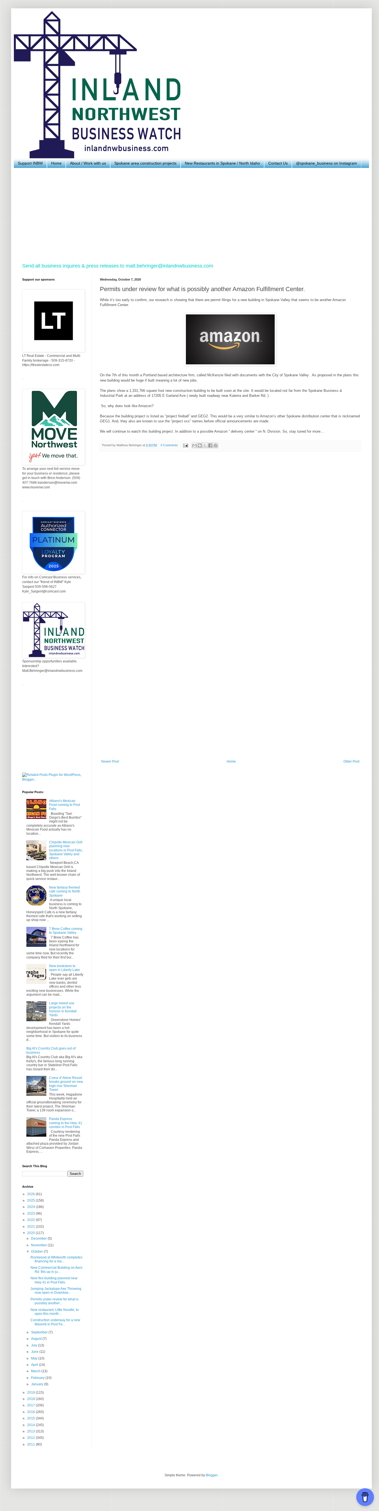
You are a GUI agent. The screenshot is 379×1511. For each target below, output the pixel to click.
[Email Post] (185, 445)
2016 (31, 1412)
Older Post (351, 761)
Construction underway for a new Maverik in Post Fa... (55, 1322)
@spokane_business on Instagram (326, 163)
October (37, 1251)
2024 (31, 1207)
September (40, 1332)
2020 (31, 1233)
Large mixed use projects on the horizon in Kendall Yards (63, 1009)
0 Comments (169, 445)
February (38, 1378)
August (36, 1339)
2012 (31, 1438)
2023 (31, 1213)
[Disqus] (230, 532)
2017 (31, 1405)
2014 (31, 1425)
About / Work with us (88, 163)
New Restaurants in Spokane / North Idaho (222, 163)
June (35, 1352)
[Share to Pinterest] (215, 445)
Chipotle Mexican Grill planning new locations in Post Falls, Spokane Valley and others (66, 850)
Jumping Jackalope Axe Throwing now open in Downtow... (56, 1291)
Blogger (212, 1475)
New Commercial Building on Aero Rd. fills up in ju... (56, 1269)
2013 (31, 1431)
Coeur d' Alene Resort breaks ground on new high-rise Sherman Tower (66, 1084)
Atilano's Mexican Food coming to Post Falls (64, 805)
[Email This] (194, 445)
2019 (31, 1392)
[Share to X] (205, 445)
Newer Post (110, 761)
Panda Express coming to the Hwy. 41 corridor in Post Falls (65, 1123)
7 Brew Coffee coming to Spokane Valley (65, 931)
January (37, 1384)
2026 (31, 1194)
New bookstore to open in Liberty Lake (64, 968)
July (34, 1345)
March (36, 1371)
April (35, 1365)
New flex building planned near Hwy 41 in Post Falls (54, 1280)
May (34, 1358)
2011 (31, 1444)
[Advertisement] (188, 215)
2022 (31, 1220)
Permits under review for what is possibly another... (55, 1301)
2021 (31, 1227)
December (39, 1238)
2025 (31, 1200)
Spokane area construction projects (145, 163)
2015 (31, 1418)
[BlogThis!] (200, 445)
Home (56, 163)
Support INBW (30, 163)
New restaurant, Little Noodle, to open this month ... (55, 1312)
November (39, 1245)
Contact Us (278, 163)
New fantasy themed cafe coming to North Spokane (64, 891)
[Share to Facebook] (210, 445)
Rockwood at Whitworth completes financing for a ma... (56, 1259)
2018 (31, 1399)
